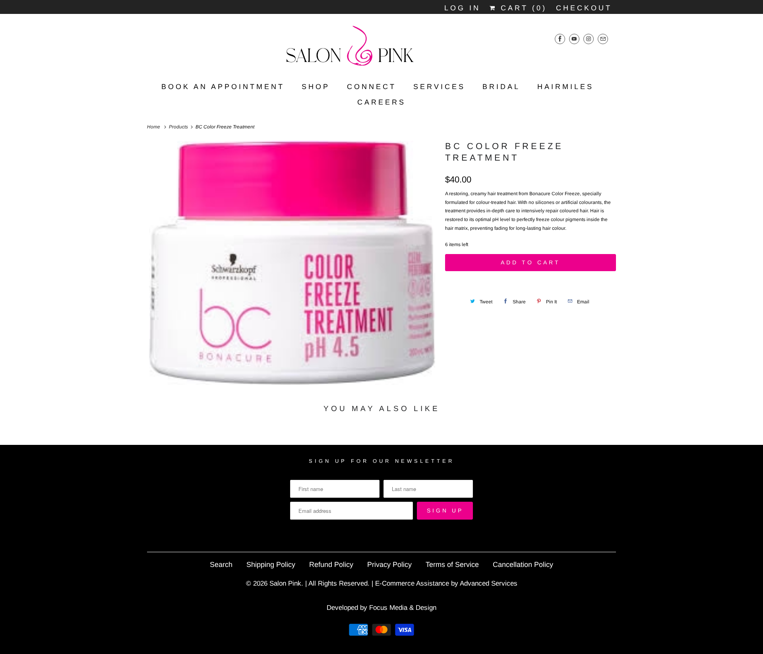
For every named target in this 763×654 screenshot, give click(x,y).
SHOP (316, 87)
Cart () (522, 8)
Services (439, 87)
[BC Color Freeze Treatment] (292, 262)
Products (179, 127)
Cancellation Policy (523, 565)
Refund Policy (331, 565)
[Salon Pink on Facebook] (560, 39)
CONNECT (371, 87)
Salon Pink (285, 583)
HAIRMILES (565, 87)
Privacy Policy (389, 565)
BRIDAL (501, 87)
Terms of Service (452, 565)
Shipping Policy (270, 565)
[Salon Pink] (381, 48)
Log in (462, 8)
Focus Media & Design (402, 607)
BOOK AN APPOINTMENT (223, 87)
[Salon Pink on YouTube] (574, 39)
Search (221, 565)
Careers (381, 102)
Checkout (584, 8)
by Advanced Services (484, 583)
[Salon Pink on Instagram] (588, 39)
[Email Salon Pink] (603, 39)
